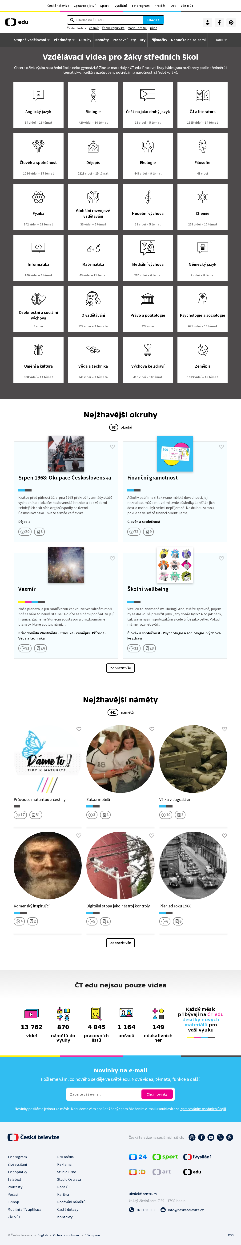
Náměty (102, 40)
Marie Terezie (137, 28)
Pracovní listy (124, 40)
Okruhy (85, 40)
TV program (141, 6)
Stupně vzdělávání (30, 40)
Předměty (62, 40)
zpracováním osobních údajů (203, 1108)
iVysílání (120, 6)
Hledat (153, 20)
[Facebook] (219, 22)
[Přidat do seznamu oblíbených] (112, 447)
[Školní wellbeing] (175, 606)
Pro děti (160, 6)
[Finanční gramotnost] (175, 492)
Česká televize (58, 6)
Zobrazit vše (120, 668)
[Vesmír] (66, 606)
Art (173, 6)
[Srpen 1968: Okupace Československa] (66, 492)
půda (153, 28)
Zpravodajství (85, 6)
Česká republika (113, 28)
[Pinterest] (231, 22)
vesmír (94, 28)
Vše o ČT (187, 6)
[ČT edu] (16, 23)
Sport (104, 6)
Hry (142, 40)
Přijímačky (158, 40)
